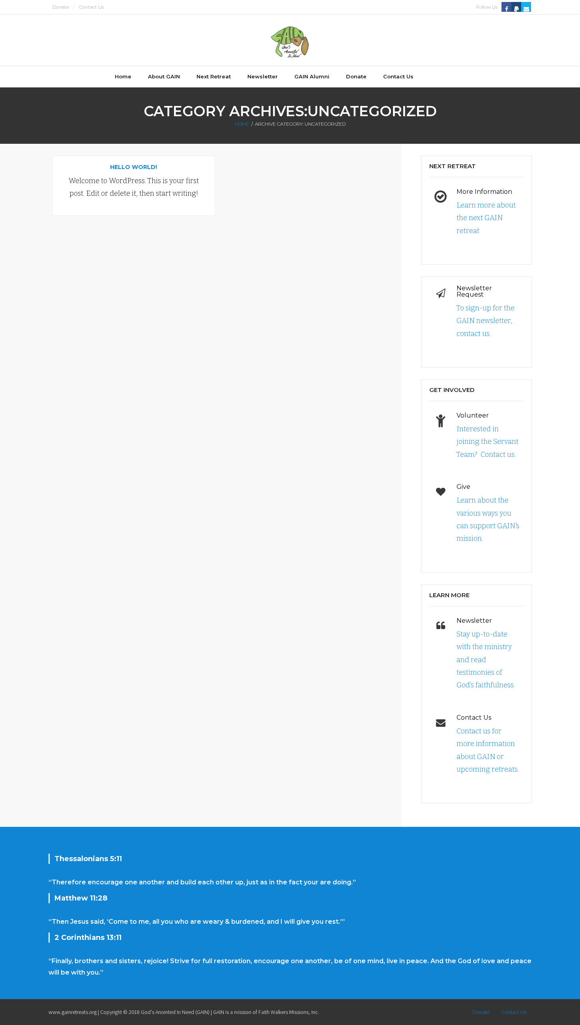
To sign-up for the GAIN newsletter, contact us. (486, 321)
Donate (60, 7)
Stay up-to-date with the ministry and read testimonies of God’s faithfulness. (486, 660)
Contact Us (91, 7)
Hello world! (133, 167)
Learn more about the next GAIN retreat (486, 218)
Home (242, 124)
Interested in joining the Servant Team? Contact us (487, 442)
